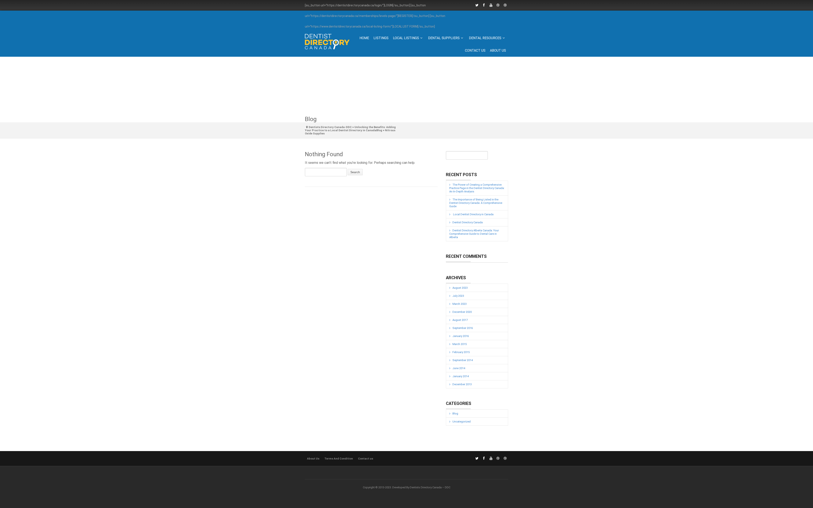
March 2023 (459, 303)
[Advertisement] (406, 86)
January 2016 (460, 336)
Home (364, 38)
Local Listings (406, 38)
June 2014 (458, 368)
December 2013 (462, 384)
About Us (498, 50)
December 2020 (462, 311)
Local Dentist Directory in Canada (473, 214)
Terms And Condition (338, 458)
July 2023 (458, 295)
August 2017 (460, 320)
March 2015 (459, 344)
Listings (381, 38)
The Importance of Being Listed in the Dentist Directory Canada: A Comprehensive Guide (475, 203)
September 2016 (462, 328)
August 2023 (460, 287)
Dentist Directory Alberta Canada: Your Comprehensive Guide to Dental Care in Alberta (474, 234)
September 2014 (462, 360)
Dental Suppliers (444, 38)
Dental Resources (485, 38)
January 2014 (460, 376)
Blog (455, 413)
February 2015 (461, 352)
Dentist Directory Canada (467, 222)
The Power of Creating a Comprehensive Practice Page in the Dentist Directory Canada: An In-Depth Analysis (477, 188)
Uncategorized (461, 421)
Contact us (475, 50)
